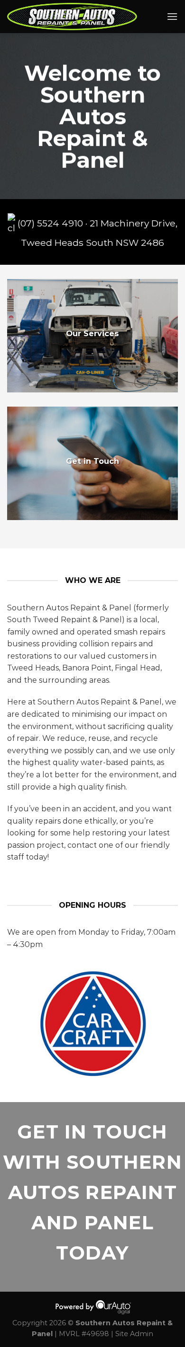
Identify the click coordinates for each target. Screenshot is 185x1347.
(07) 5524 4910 (50, 223)
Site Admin (134, 1334)
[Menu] (172, 16)
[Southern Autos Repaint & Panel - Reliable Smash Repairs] (79, 16)
